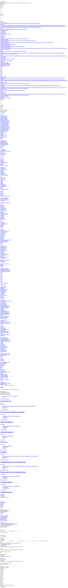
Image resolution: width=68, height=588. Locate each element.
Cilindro (4, 44)
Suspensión (2, 93)
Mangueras (38, 48)
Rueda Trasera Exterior (4, 130)
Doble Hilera (13, 27)
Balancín (4, 92)
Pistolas (34, 48)
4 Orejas (1, 34)
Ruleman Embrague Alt (48, 80)
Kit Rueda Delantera (3, 25)
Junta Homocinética (35, 27)
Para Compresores (3, 232)
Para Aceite (61, 48)
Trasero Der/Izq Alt (53, 77)
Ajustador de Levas (19, 88)
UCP (1, 70)
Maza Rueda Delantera (18, 25)
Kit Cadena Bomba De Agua (28, 87)
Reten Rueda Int (9, 29)
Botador (1, 92)
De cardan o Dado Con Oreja (5, 33)
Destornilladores (32, 42)
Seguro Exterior (3, 149)
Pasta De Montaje (13, 55)
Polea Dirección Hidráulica (43, 85)
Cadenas (47, 87)
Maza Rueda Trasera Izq (33, 25)
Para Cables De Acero (12, 51)
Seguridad (8, 38)
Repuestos (5, 48)
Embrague (2, 78)
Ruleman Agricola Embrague (39, 80)
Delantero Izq (14, 77)
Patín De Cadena (9, 88)
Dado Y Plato (2, 36)
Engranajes (18, 51)
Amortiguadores (3, 76)
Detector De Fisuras (3, 241)
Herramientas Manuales (4, 41)
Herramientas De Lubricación (5, 47)
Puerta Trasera (62, 77)
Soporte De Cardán (3, 83)
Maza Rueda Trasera (25, 25)
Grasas (1, 54)
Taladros (21, 40)
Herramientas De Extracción (5, 45)
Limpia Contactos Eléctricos (5, 58)
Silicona (21, 51)
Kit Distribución (3, 87)
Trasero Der (48, 77)
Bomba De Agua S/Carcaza (14, 90)
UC (1, 67)
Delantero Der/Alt (33, 77)
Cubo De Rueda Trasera (19, 26)
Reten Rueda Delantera (16, 29)
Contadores (57, 48)
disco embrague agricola (4, 317)
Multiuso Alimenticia (31, 55)
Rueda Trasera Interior (7, 27)
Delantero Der (9, 77)
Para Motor (2, 233)
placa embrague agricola (58, 80)
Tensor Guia (56, 87)
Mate (1, 378)
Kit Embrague (2, 79)
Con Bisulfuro (58, 55)
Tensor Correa (51, 87)
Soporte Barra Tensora (4, 377)
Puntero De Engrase (43, 48)
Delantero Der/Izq (3, 77)
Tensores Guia (8, 85)
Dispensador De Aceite (51, 48)
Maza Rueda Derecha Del (50, 25)
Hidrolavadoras (29, 40)
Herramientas (13, 23)
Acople (7, 44)
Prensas (25, 42)
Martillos (27, 42)
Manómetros (11, 44)
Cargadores (12, 38)
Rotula (27, 94)
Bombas (1, 44)
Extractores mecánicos (12, 46)
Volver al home (3, 391)
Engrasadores (24, 48)
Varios (5, 38)
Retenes (6, 23)
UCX (1, 73)
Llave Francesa (37, 42)
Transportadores (7, 49)
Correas (1, 66)
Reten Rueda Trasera (23, 29)
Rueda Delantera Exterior (27, 26)
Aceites (1, 52)
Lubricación (18, 23)
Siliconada (36, 55)
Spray (1, 50)
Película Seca (2, 59)
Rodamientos (2, 23)
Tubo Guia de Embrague (55, 79)
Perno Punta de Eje (25, 27)
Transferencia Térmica (4, 240)
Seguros (21, 27)
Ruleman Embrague (31, 79)
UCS (1, 71)
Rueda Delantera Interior (46, 26)
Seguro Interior (2, 150)
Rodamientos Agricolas (4, 62)
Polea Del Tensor (14, 85)
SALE (32, 23)
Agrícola (21, 23)
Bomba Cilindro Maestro (4, 307)
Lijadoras (24, 40)
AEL (1, 75)
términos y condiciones (7, 544)
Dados (22, 42)
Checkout (2, 560)
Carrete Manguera (18, 48)
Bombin (8, 80)
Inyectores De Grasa (29, 48)
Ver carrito (2, 555)
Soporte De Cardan (3, 82)
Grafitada (40, 55)
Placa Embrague (25, 79)
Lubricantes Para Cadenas (4, 60)
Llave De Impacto (13, 40)
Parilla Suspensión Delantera (5, 94)
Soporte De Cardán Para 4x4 (25, 83)
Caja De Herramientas (18, 38)
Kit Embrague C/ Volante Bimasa (11, 79)
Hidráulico (2, 229)
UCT (1, 72)
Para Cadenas (6, 51)
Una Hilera (17, 27)
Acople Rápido (9, 48)
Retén (1, 28)
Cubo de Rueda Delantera (10, 26)
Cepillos (51, 42)
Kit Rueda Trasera (11, 25)
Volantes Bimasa (13, 80)
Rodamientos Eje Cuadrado (5, 64)
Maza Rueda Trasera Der (41, 25)
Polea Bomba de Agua (4, 346)
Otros (40, 27)
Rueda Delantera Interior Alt (55, 26)
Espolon (58, 77)
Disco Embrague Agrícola (20, 80)
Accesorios (2, 38)
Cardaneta (9, 83)
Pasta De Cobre (24, 55)
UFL (1, 280)
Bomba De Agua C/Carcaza (5, 90)
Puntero (60, 94)
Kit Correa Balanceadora (10, 87)
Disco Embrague (19, 79)
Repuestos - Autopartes (27, 23)
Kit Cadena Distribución (19, 87)
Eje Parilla (42, 94)
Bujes (34, 94)
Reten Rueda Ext (3, 29)
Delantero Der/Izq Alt (20, 77)
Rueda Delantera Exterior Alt (37, 26)
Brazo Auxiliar (19, 94)
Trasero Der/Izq (38, 77)
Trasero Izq (43, 77)
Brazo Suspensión (13, 94)
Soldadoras (34, 40)
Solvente (24, 51)
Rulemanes (2, 24)
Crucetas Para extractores (20, 46)
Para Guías (2, 237)
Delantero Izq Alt (27, 77)
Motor (1, 91)
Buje (32, 94)
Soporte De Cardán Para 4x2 (15, 83)
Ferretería (2, 37)
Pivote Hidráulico (26, 88)
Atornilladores (7, 40)
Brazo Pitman (24, 94)
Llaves (14, 42)
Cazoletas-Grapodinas (4, 375)
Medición (23, 38)
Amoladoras (2, 40)
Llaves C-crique (18, 42)
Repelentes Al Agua (7, 55)
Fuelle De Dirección (3, 374)
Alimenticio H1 (19, 55)
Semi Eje (30, 27)
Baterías (26, 38)
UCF (1, 69)
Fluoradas (62, 55)
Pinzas (1, 42)
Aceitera (1, 48)
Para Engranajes (44, 55)
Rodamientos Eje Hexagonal (5, 65)
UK (1, 68)
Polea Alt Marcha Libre (35, 85)
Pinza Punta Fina (5, 42)
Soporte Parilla (37, 94)
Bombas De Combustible (4, 379)
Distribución (2, 86)
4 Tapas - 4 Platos (3, 35)
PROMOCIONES (36, 23)
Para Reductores (3, 230)
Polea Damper (28, 85)
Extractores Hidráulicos (4, 46)
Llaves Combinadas (44, 42)
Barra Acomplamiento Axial (49, 94)
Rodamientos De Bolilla (4, 30)
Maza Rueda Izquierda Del (59, 25)
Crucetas (9, 23)
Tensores (4, 85)
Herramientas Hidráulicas (4, 43)
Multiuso (1, 51)
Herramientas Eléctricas (4, 39)
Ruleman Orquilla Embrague (46, 79)
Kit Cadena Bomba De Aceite (38, 87)
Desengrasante (2, 57)
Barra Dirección (56, 94)
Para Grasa (65, 48)
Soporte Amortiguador (4, 376)
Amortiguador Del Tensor (21, 85)
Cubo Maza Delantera (4, 123)
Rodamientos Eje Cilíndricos (5, 63)
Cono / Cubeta (2, 31)
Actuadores (5, 80)
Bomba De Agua (3, 89)
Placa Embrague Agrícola (29, 80)
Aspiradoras (18, 40)
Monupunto (2, 49)
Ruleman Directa (38, 79)
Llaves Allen (11, 42)
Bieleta (30, 94)
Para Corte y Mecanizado (51, 55)
